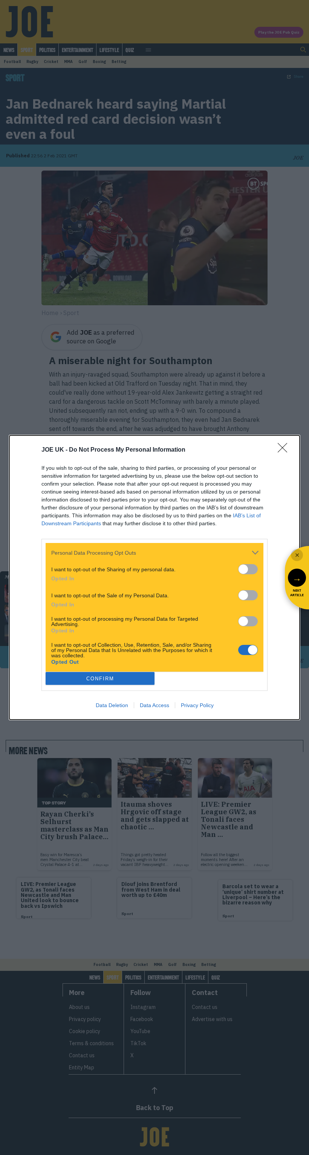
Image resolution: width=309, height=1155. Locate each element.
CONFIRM (100, 678)
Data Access (154, 705)
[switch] (248, 569)
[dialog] (154, 577)
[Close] (285, 450)
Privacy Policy (197, 705)
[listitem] (154, 553)
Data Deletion (112, 705)
